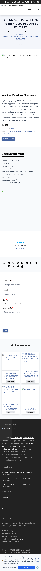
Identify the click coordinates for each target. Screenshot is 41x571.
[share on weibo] (18, 266)
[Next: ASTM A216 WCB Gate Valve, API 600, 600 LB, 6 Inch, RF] (23, 44)
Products (20, 32)
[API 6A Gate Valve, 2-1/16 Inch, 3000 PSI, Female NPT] (10, 362)
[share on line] (36, 263)
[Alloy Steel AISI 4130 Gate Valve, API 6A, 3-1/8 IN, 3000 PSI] (10, 394)
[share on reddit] (31, 263)
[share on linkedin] (27, 263)
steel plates (12, 449)
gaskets (4, 449)
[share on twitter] (13, 263)
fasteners (26, 446)
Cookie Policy (37, 560)
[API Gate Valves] (30, 396)
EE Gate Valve (27, 131)
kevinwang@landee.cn (15, 2)
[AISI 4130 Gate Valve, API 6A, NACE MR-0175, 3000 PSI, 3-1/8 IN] (30, 361)
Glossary (5, 505)
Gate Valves (19, 34)
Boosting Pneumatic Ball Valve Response (17, 472)
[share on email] (13, 266)
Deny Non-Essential (9, 567)
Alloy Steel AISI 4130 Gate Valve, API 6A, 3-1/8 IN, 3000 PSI (11, 406)
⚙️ (37, 567)
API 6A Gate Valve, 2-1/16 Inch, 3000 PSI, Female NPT (10, 376)
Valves (29, 32)
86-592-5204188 (33, 2)
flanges (10, 446)
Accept (26, 567)
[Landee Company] (18, 431)
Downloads (6, 509)
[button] (29, 9)
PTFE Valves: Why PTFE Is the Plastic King (17, 484)
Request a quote (8, 139)
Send (5, 331)
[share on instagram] (18, 263)
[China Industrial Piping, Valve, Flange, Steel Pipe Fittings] (13, 10)
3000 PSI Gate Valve (13, 131)
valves (4, 446)
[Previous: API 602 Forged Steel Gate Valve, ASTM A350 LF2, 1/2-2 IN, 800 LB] (18, 44)
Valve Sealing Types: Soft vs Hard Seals (16, 478)
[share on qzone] (22, 266)
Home (12, 32)
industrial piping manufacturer (22, 438)
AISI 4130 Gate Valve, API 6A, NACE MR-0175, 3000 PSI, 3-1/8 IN (30, 375)
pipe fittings (17, 446)
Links (3, 513)
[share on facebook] (9, 263)
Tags (3, 501)
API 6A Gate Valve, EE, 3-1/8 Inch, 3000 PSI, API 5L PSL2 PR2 (20, 38)
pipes (31, 443)
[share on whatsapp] (9, 266)
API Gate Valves (30, 409)
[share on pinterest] (22, 263)
